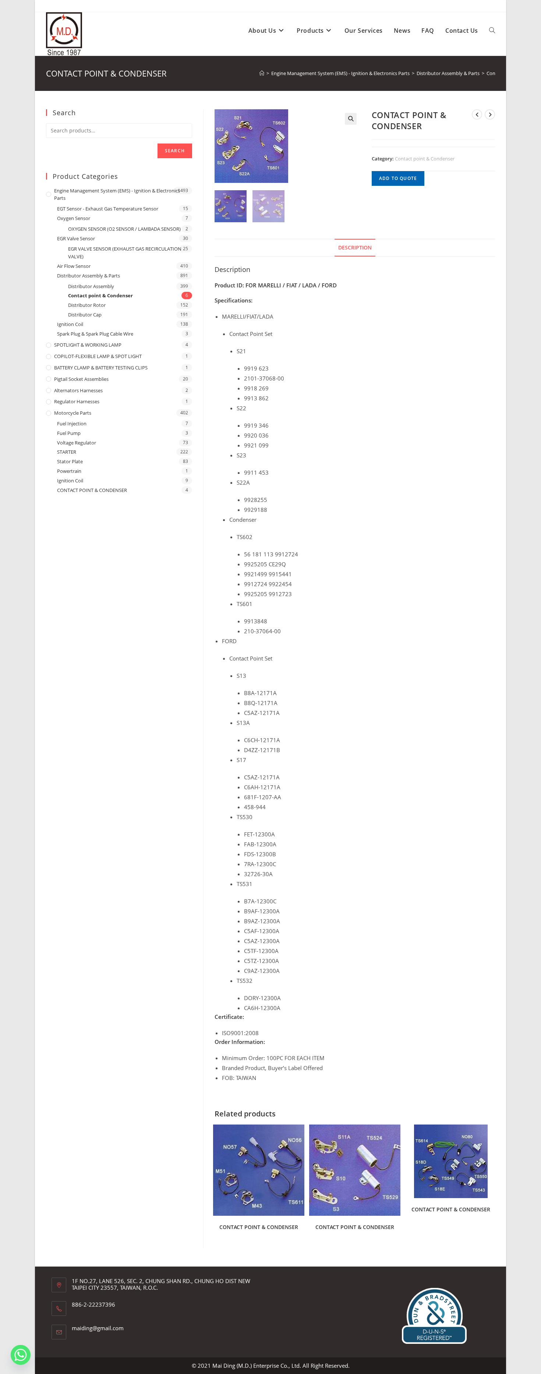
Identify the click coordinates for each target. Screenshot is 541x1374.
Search (175, 151)
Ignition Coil (70, 324)
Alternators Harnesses (78, 390)
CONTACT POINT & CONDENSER (258, 1227)
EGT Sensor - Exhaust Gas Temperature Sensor (107, 208)
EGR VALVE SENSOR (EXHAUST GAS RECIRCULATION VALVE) (124, 252)
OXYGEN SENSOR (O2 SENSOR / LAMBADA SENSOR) (124, 229)
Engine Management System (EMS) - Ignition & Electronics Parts (117, 194)
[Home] (261, 73)
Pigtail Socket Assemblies (81, 379)
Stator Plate (70, 461)
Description (355, 247)
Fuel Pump (69, 433)
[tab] (355, 247)
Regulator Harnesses (76, 401)
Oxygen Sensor (73, 218)
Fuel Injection (71, 423)
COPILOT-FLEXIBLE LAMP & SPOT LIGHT (98, 356)
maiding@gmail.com (98, 1328)
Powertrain (69, 471)
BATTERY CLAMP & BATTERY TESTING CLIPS (101, 367)
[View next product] (490, 114)
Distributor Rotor (87, 305)
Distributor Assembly (91, 286)
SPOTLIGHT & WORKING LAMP (87, 344)
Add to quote (398, 178)
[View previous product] (477, 114)
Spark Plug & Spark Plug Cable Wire (95, 333)
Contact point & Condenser (425, 158)
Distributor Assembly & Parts (88, 275)
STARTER (66, 452)
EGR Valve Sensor (76, 238)
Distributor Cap (85, 314)
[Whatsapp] (21, 1355)
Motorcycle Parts (72, 413)
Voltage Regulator (76, 442)
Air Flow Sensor (74, 266)
